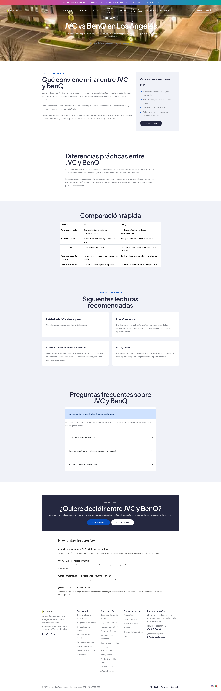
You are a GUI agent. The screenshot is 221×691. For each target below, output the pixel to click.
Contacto (165, 10)
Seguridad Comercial (109, 622)
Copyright (175, 687)
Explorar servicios (123, 522)
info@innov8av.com (156, 637)
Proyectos (97, 10)
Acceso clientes (153, 2)
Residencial (67, 10)
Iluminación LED (83, 655)
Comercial (82, 10)
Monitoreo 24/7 (121, 2)
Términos (164, 687)
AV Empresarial (106, 666)
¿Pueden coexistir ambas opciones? (83, 464)
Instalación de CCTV (109, 627)
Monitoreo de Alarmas (86, 650)
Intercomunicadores (85, 642)
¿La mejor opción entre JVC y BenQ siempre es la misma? (91, 414)
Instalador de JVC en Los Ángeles (63, 319)
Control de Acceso (108, 631)
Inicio (89, 43)
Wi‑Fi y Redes (106, 655)
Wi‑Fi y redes (123, 347)
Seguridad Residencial (86, 622)
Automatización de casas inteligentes (66, 347)
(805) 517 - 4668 (203, 10)
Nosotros (151, 10)
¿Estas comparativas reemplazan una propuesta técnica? (92, 451)
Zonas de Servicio (110, 10)
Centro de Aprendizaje (136, 10)
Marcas (122, 10)
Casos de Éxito (130, 619)
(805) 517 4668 (154, 629)
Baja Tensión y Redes (109, 643)
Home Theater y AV (126, 319)
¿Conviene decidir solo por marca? (82, 437)
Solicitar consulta (137, 2)
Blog (126, 636)
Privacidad (154, 687)
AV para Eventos (107, 671)
